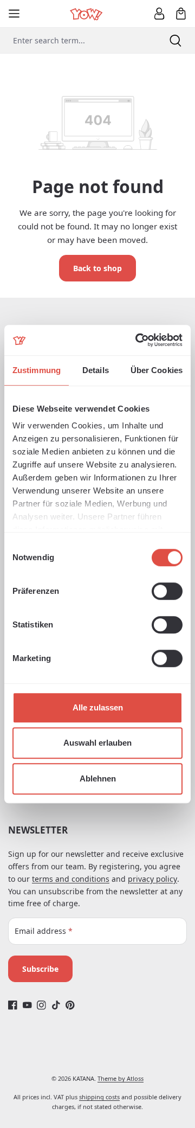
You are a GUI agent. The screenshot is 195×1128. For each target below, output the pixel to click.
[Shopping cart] (181, 13)
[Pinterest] (70, 1004)
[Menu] (14, 13)
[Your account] (159, 13)
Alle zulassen (98, 707)
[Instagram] (41, 1004)
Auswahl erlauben (97, 742)
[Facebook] (12, 1004)
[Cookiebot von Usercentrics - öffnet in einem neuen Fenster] (138, 340)
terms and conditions (70, 879)
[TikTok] (56, 1004)
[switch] (167, 591)
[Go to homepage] (87, 13)
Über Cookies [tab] (157, 370)
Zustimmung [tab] (36, 370)
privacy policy (152, 879)
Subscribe (40, 969)
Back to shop (97, 268)
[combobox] (78, 40)
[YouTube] (27, 1004)
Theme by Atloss (121, 1078)
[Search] (175, 40)
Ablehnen (98, 778)
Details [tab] (95, 370)
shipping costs (99, 1097)
